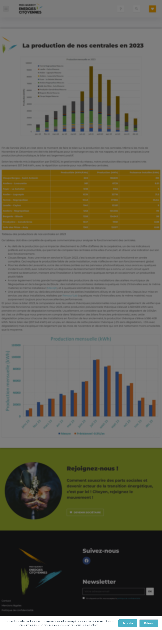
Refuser (148, 623)
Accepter (127, 623)
